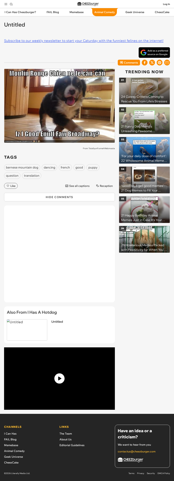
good (79, 167)
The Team (65, 433)
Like (12, 186)
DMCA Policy (164, 473)
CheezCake (11, 462)
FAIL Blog (10, 439)
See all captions (79, 186)
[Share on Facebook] (144, 62)
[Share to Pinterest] (159, 62)
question (12, 176)
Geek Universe (13, 456)
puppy (93, 167)
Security (151, 473)
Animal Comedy (14, 451)
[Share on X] (152, 62)
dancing (49, 167)
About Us (65, 439)
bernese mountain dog (22, 167)
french (65, 167)
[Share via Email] (167, 62)
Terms (131, 473)
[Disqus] (59, 255)
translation (31, 176)
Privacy (140, 473)
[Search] (11, 4)
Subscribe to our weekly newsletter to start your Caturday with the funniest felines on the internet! (83, 40)
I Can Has (10, 433)
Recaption (106, 186)
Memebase (11, 445)
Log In (166, 4)
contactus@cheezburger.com (136, 451)
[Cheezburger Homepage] (88, 4)
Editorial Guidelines (71, 445)
